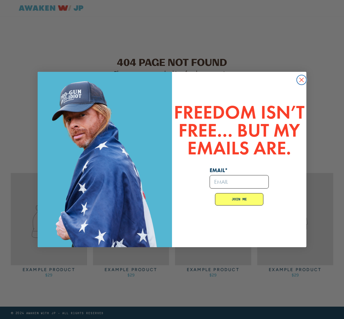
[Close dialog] (301, 80)
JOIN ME (239, 199)
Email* (219, 170)
